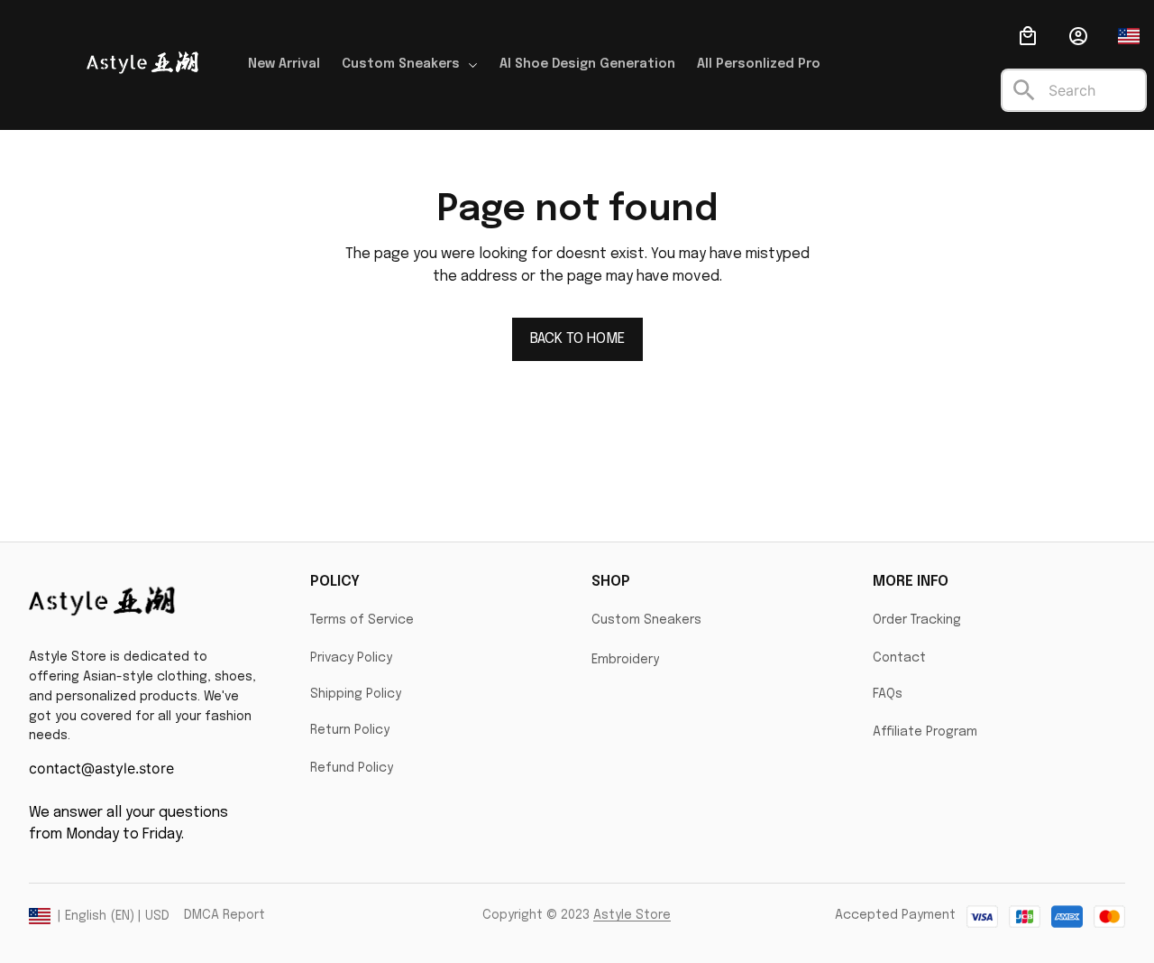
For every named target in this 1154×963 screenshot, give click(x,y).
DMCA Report (224, 915)
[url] (632, 916)
